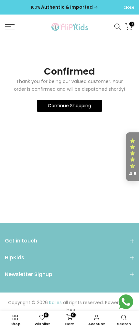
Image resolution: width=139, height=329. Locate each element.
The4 (70, 310)
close (128, 7)
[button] (132, 156)
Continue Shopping (69, 105)
